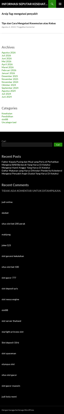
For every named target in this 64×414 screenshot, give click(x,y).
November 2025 (10, 79)
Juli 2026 (6, 55)
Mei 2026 (6, 61)
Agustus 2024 (9, 90)
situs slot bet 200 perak (13, 223)
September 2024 (10, 87)
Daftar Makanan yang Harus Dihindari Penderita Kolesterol (32, 170)
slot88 (5, 119)
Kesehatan (7, 113)
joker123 (6, 245)
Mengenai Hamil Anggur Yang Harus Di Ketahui (26, 167)
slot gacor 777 (9, 277)
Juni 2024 (7, 96)
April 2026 (7, 64)
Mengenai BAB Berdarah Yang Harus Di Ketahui (26, 164)
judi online (7, 202)
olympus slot (8, 364)
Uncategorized (9, 122)
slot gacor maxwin (11, 385)
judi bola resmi (9, 396)
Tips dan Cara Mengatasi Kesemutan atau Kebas (29, 23)
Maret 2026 (8, 67)
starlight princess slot (12, 331)
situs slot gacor (9, 375)
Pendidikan (7, 116)
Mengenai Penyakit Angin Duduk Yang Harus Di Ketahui (30, 173)
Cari (4, 141)
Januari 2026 (8, 73)
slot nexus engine (10, 299)
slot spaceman (9, 353)
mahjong (6, 234)
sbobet (5, 212)
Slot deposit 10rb (10, 342)
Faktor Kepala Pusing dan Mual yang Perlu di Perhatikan (30, 161)
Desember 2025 (10, 76)
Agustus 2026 (9, 52)
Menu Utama (60, 4)
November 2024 (10, 82)
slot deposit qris (10, 288)
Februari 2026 (9, 70)
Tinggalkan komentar (26, 27)
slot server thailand (11, 321)
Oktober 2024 (9, 85)
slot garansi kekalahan (13, 256)
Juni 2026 (7, 58)
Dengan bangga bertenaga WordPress (18, 410)
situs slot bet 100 (10, 266)
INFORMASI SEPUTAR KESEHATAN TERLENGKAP (25, 4)
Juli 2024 (6, 93)
